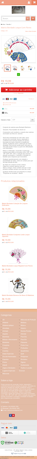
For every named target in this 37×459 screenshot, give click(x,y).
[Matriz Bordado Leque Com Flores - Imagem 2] (15, 68)
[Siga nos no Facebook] (10, 415)
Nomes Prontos (26, 331)
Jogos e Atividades (9, 368)
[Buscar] (28, 19)
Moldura (23, 322)
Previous (2, 68)
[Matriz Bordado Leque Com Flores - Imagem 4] (30, 68)
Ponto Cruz (24, 345)
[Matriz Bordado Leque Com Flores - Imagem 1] (7, 68)
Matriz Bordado (32, 31)
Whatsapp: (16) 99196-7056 (10, 408)
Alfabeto (5, 322)
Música (23, 325)
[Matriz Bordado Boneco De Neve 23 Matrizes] (18, 291)
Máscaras (6, 373)
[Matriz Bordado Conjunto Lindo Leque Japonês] (18, 231)
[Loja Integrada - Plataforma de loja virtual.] (18, 453)
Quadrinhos (25, 351)
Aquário (5, 334)
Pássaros (24, 342)
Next (34, 67)
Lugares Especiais (9, 371)
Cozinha (5, 351)
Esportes (6, 359)
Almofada (6, 328)
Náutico (23, 328)
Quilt (22, 354)
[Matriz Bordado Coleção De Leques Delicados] (18, 199)
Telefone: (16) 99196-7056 (10, 406)
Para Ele (24, 339)
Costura (5, 348)
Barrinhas (6, 337)
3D (4, 320)
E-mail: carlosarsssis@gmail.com (12, 410)
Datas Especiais (8, 354)
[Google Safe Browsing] (19, 442)
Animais (5, 331)
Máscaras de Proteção (28, 320)
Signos (23, 362)
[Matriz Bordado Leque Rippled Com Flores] (18, 261)
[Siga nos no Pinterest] (13, 415)
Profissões (24, 348)
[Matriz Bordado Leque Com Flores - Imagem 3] (22, 68)
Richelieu (24, 359)
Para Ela (9, 24)
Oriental (23, 334)
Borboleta (6, 342)
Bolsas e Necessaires (10, 339)
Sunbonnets (25, 365)
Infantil (5, 365)
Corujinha (6, 345)
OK (32, 120)
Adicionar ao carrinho (20, 89)
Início (3, 24)
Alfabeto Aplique (8, 325)
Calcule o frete (5, 120)
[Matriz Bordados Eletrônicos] (18, 10)
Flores (5, 362)
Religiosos (24, 356)
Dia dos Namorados (9, 356)
